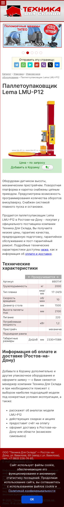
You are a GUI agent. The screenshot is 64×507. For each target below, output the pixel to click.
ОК (32, 499)
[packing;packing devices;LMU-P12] (47, 167)
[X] (50, 65)
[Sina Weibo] (37, 65)
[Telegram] (17, 65)
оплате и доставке (38, 254)
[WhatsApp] (23, 65)
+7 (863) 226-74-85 (21, 458)
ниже (44, 249)
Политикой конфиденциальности (32, 490)
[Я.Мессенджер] (30, 65)
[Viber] (44, 65)
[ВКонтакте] (57, 65)
